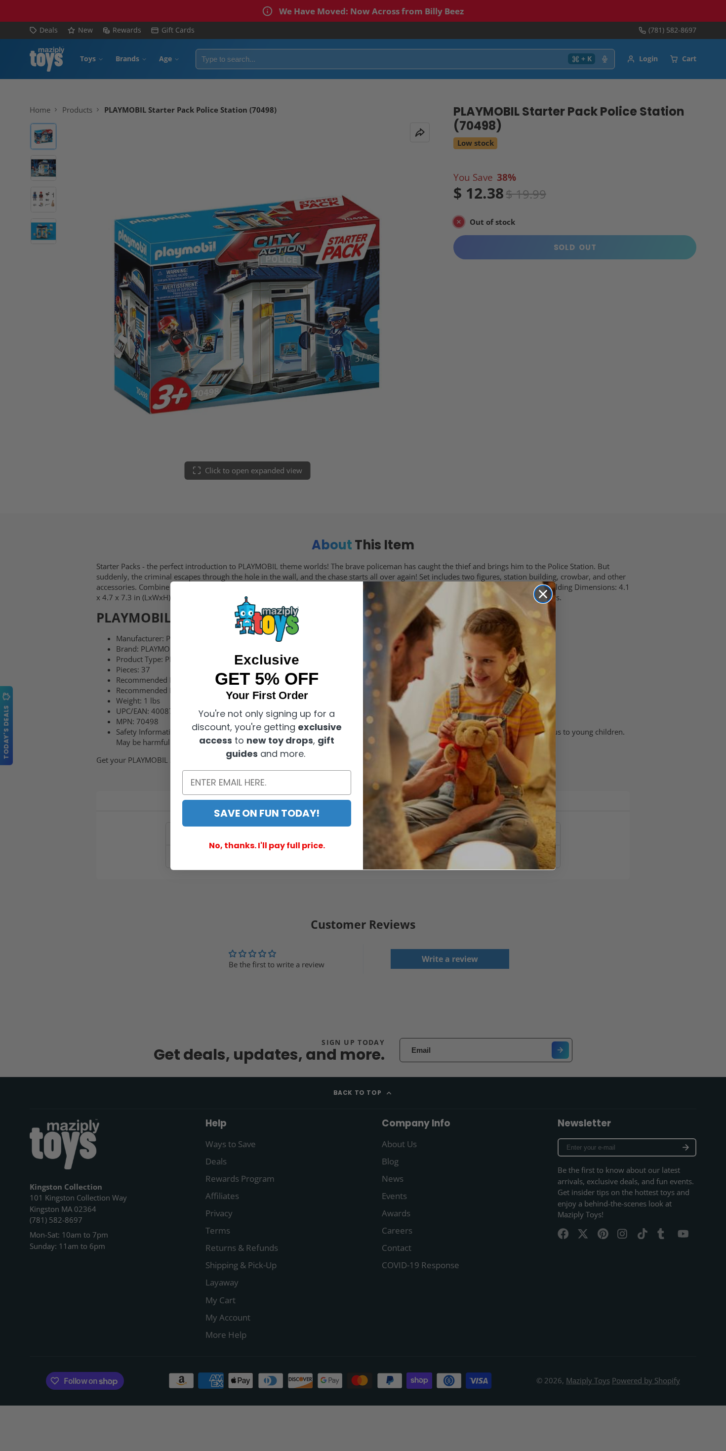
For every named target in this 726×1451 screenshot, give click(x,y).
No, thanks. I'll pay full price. (267, 845)
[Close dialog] (543, 594)
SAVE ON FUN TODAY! (267, 813)
